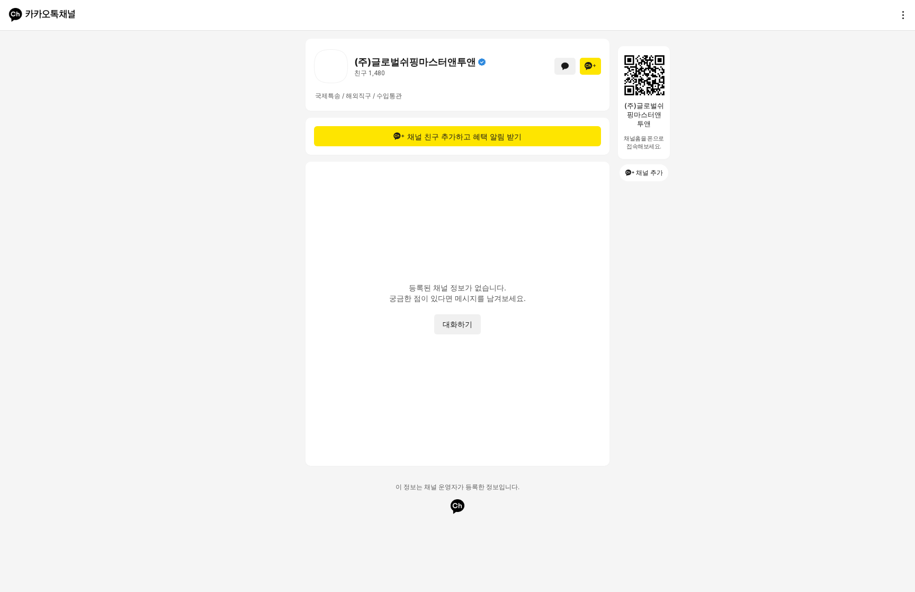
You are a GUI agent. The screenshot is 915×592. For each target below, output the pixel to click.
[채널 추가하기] (590, 66)
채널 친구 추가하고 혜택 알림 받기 (464, 136)
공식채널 (482, 62)
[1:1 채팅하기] (565, 66)
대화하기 (457, 324)
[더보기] (900, 14)
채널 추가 (649, 172)
